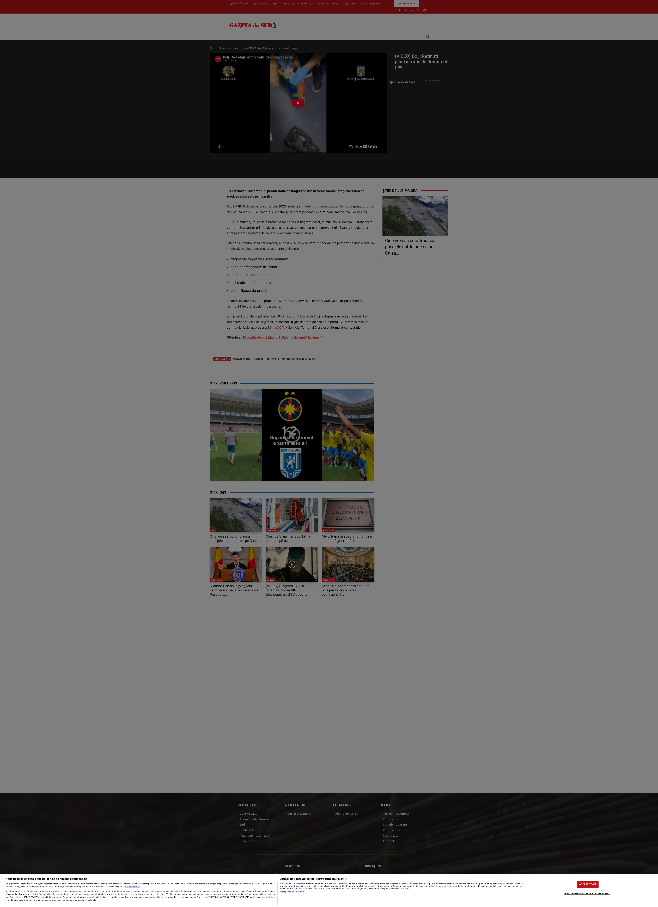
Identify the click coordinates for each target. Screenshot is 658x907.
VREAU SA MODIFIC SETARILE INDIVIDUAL (587, 893)
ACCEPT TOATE (588, 884)
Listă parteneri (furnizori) (292, 892)
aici (7, 897)
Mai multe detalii (132, 886)
